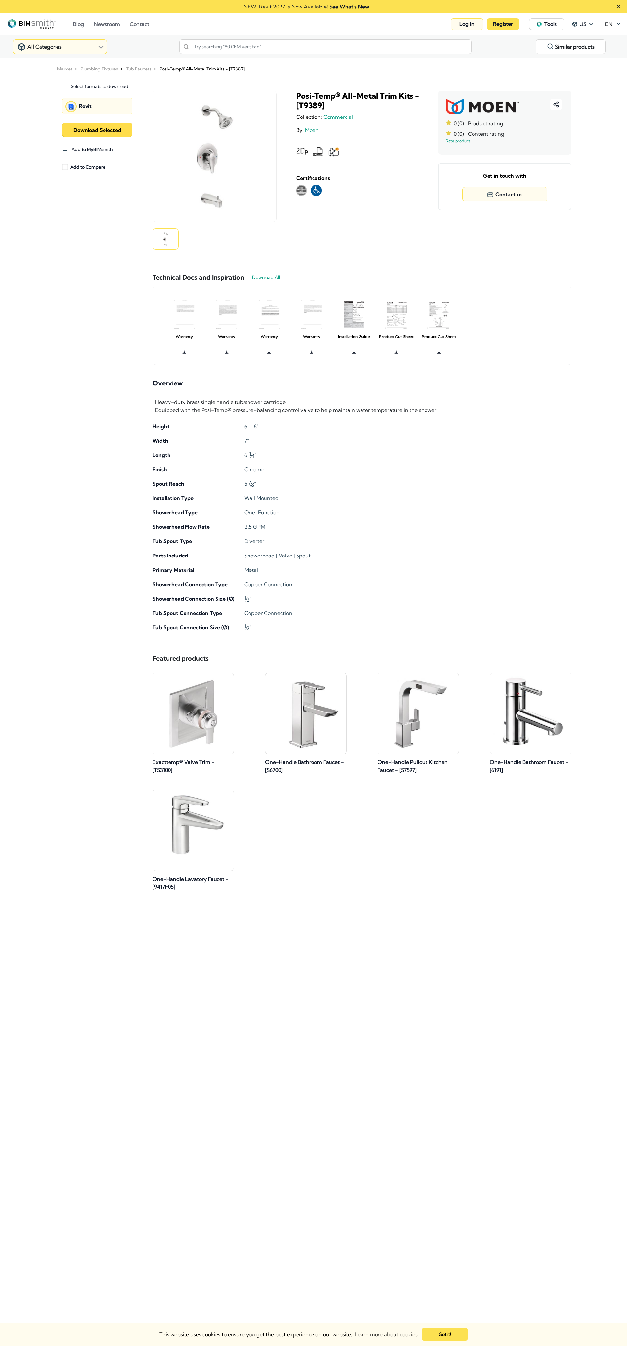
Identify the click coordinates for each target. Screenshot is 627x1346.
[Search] (186, 46)
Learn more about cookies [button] (386, 1334)
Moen (312, 130)
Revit (85, 106)
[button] (467, 24)
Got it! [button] (445, 1334)
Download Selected (97, 130)
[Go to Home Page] (40, 24)
